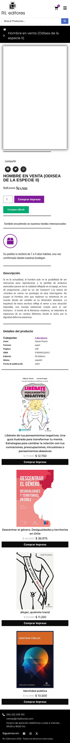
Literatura (41, 338)
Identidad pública (35, 690)
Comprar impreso (29, 199)
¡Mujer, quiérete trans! (35, 612)
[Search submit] (64, 21)
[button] (8, 169)
